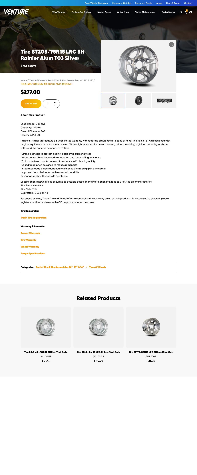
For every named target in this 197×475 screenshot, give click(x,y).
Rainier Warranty (30, 233)
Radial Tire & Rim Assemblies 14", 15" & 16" (70, 80)
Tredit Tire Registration (33, 217)
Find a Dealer (168, 12)
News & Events (173, 3)
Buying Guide (104, 12)
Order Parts (123, 12)
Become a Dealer (144, 3)
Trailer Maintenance (145, 12)
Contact (188, 3)
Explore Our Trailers (81, 12)
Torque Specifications (33, 253)
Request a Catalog (121, 3)
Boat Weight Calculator (97, 3)
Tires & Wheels (37, 80)
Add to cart (31, 103)
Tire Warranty (28, 240)
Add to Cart (46, 345)
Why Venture (58, 12)
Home (24, 80)
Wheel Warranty (30, 246)
